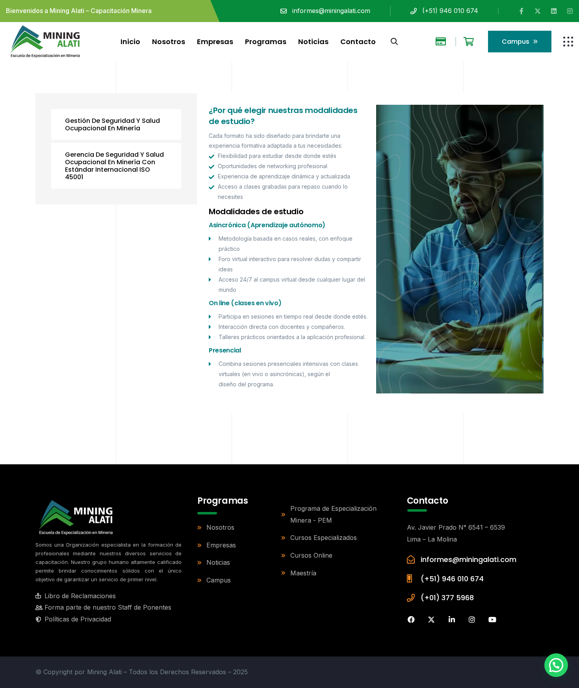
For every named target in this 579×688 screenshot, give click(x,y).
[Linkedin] (554, 11)
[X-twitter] (537, 11)
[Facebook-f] (521, 11)
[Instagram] (570, 11)
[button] (556, 665)
